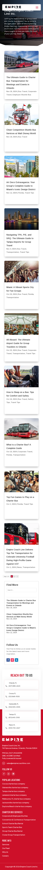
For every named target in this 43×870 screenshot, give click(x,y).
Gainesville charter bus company (15, 787)
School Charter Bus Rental (12, 823)
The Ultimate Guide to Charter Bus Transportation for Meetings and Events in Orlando (21, 602)
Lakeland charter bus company (14, 795)
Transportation (12, 252)
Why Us (5, 852)
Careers (5, 856)
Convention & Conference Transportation (19, 820)
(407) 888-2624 (14, 686)
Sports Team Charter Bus (12, 827)
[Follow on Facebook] (8, 660)
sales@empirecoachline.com (18, 763)
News (19, 567)
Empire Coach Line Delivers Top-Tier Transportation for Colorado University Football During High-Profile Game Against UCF (20, 556)
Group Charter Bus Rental (12, 831)
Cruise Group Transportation (13, 835)
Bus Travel (22, 91)
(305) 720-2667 (14, 728)
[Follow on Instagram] (12, 660)
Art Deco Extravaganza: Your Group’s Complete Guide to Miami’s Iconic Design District (20, 186)
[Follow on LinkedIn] (16, 660)
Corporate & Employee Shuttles (15, 816)
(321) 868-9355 (14, 696)
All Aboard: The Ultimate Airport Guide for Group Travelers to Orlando (18, 343)
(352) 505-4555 (14, 707)
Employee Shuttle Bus (22, 95)
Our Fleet (6, 848)
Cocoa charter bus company (13, 784)
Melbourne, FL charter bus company (16, 799)
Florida (21, 193)
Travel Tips (29, 193)
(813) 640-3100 (14, 717)
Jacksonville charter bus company (15, 802)
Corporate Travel (25, 452)
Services (5, 844)
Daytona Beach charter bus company (17, 806)
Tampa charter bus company (13, 791)
